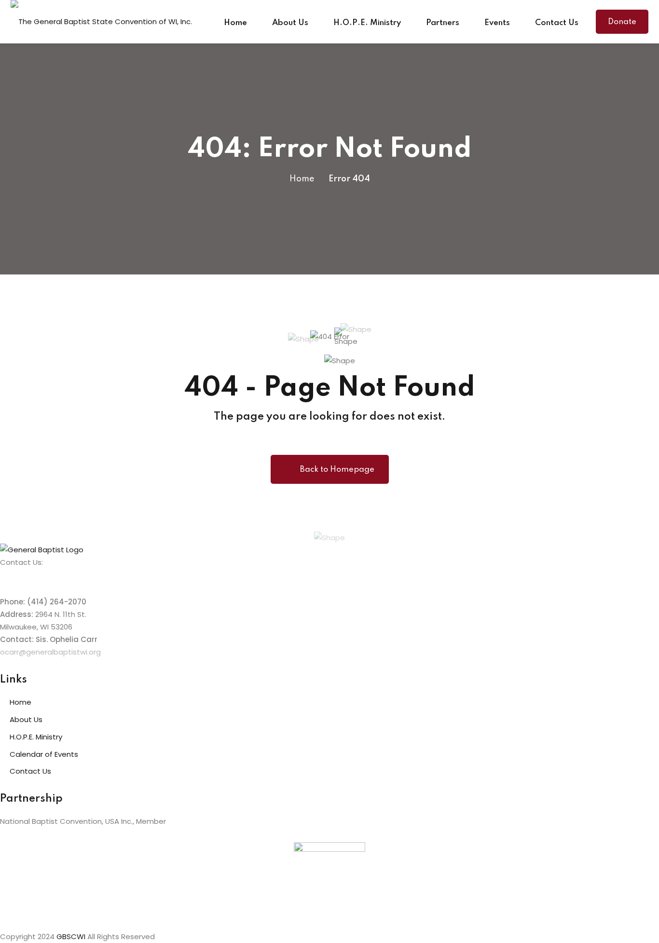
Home (235, 23)
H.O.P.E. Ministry (367, 23)
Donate (622, 22)
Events (497, 23)
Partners (442, 23)
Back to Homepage (337, 469)
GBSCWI (70, 936)
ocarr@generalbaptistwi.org (50, 652)
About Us (290, 23)
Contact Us (556, 23)
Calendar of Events (44, 754)
